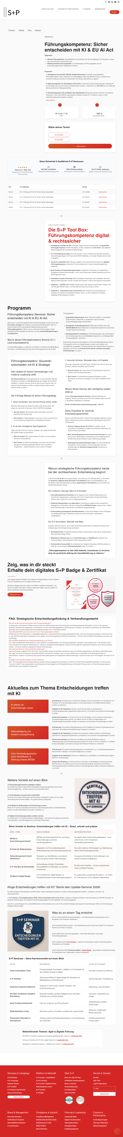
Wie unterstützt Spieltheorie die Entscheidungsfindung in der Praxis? (31, 640)
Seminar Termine (13, 1083)
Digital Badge (86, 950)
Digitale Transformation (73, 1120)
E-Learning (86, 9)
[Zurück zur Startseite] (12, 12)
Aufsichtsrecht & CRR (43, 1123)
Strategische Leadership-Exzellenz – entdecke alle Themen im (42, 1044)
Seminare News (100, 9)
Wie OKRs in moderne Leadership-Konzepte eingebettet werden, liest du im (46, 1036)
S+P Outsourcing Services (16, 1090)
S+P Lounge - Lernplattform (45, 1077)
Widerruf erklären (18, 1097)
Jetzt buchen (81, 146)
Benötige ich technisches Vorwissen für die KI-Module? (26, 660)
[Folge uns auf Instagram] (118, 2)
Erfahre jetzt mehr (15, 594)
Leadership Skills (70, 1117)
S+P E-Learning (41, 1080)
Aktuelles (38, 30)
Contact (114, 12)
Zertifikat (21, 30)
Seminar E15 (49, 37)
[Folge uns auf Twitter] (109, 2)
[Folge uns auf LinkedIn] (112, 2)
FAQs (29, 30)
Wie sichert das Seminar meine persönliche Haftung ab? (27, 649)
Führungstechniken (71, 1123)
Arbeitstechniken (70, 1126)
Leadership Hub (76, 1036)
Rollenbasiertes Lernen (44, 1086)
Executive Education (14, 1117)
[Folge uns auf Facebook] (106, 2)
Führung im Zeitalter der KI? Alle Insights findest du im (39, 1040)
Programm (11, 30)
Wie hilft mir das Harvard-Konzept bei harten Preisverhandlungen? (30, 623)
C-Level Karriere (13, 1126)
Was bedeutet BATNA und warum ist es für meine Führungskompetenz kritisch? (34, 632)
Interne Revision (41, 1129)
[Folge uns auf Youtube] (115, 2)
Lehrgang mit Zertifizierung (68, 9)
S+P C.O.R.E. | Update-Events (46, 1083)
